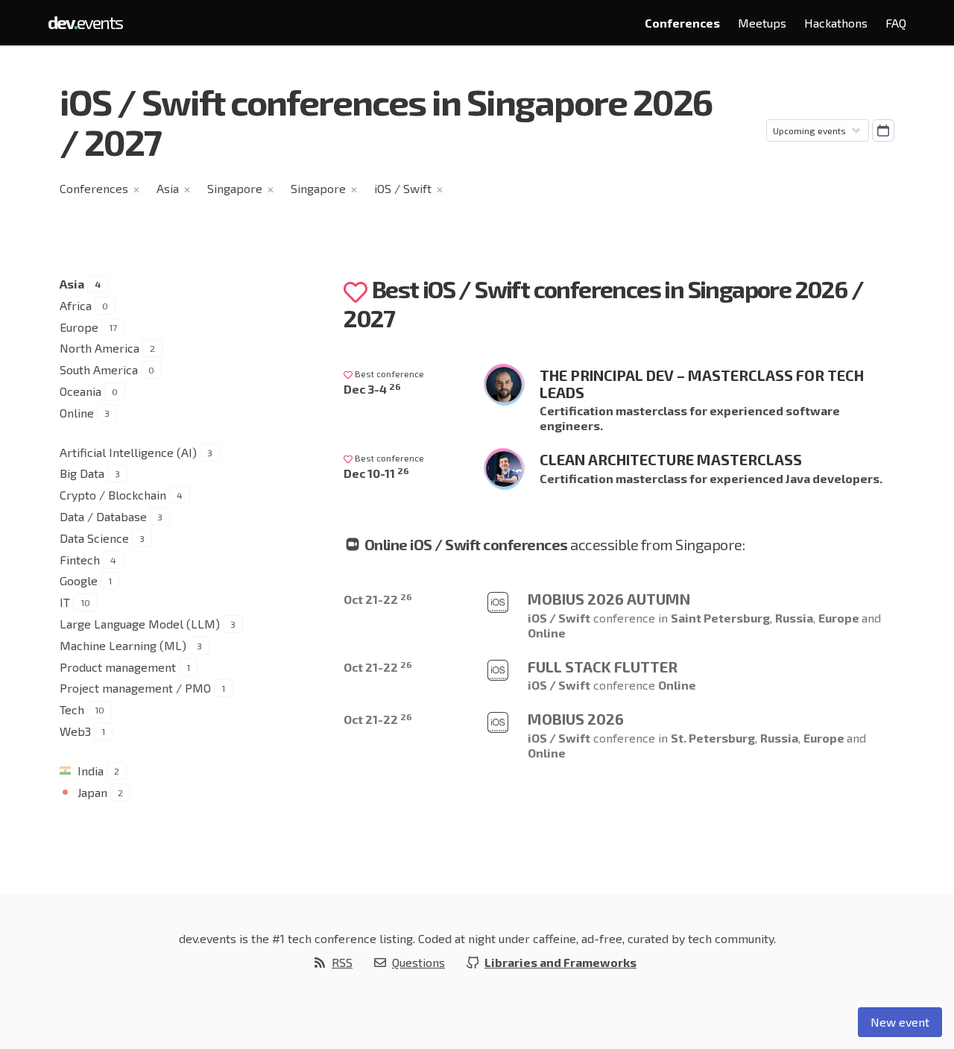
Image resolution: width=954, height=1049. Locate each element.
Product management (118, 667)
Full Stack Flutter (602, 666)
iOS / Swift (403, 188)
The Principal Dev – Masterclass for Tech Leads (702, 383)
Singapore (234, 188)
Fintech (80, 559)
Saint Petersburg (720, 618)
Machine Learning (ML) (123, 645)
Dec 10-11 (376, 473)
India (91, 770)
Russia (794, 618)
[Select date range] (883, 130)
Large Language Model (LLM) (140, 624)
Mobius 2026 (576, 719)
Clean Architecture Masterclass (671, 459)
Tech (72, 709)
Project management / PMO (135, 688)
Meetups (762, 23)
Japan (92, 792)
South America (99, 369)
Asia (168, 188)
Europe (79, 327)
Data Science (94, 538)
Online (77, 413)
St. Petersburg (713, 738)
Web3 (75, 731)
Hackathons (836, 23)
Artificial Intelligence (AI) (128, 452)
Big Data (82, 473)
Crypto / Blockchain (113, 495)
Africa (76, 305)
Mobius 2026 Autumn (609, 599)
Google (79, 580)
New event (900, 1022)
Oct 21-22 (378, 599)
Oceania (80, 391)
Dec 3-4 (372, 389)
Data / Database (103, 516)
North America (99, 348)
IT (65, 602)
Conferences (682, 23)
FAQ (895, 23)
